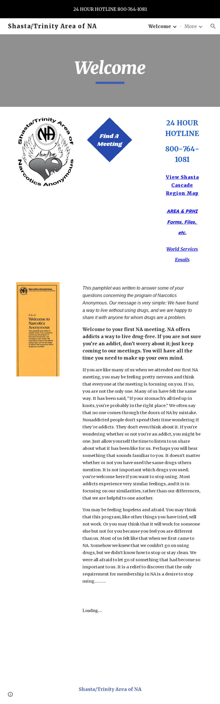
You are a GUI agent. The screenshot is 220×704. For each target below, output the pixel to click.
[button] (213, 26)
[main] (110, 70)
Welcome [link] (159, 26)
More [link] (190, 26)
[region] (110, 9)
